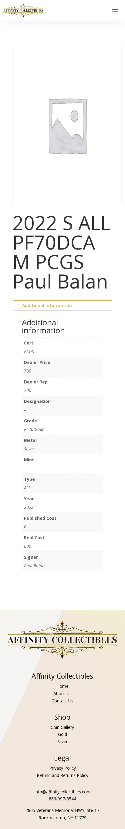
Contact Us (62, 701)
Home (62, 686)
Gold (62, 734)
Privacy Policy (62, 768)
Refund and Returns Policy (62, 775)
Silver (62, 741)
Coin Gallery (62, 727)
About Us (62, 693)
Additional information (47, 305)
